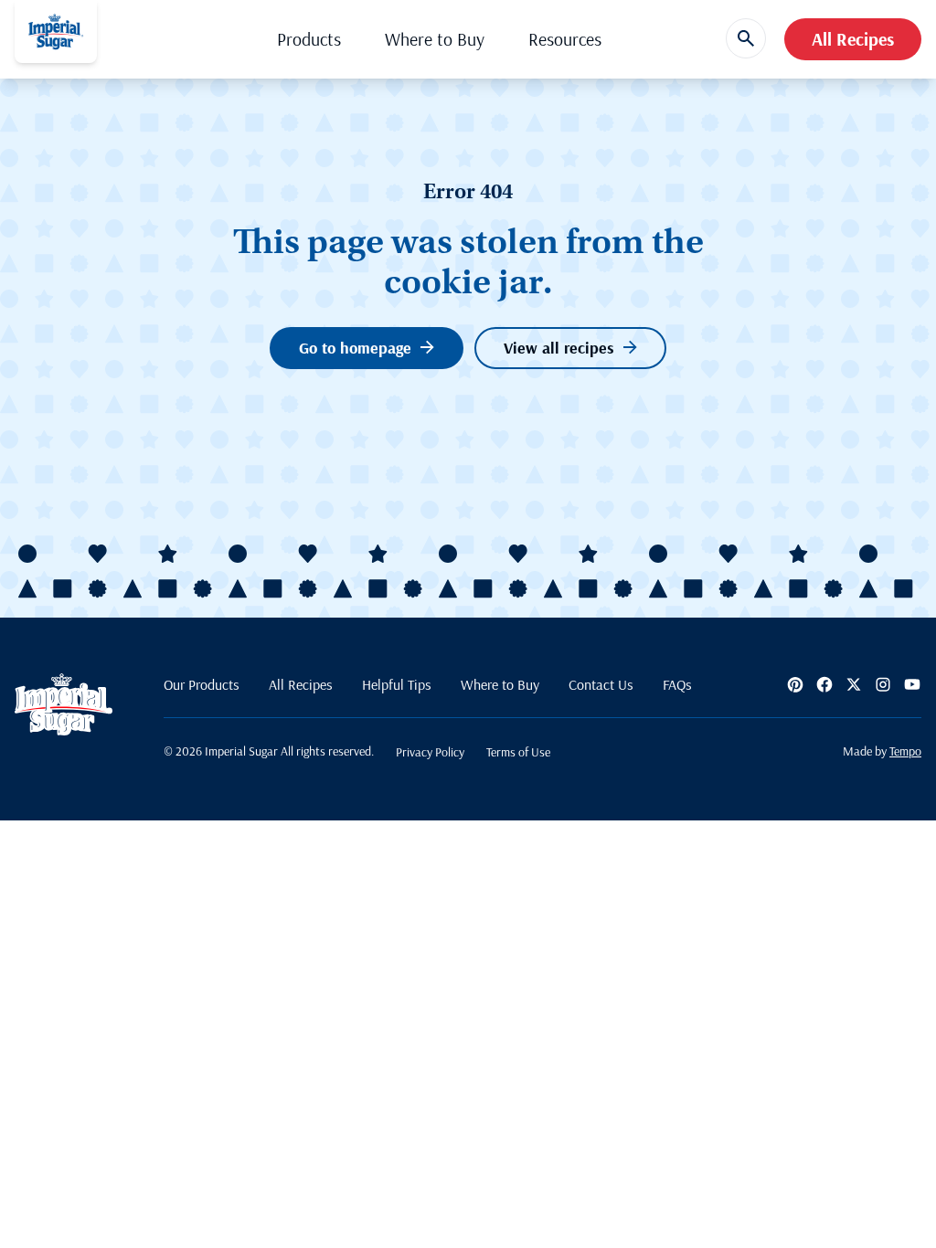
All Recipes (853, 38)
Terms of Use (518, 752)
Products (309, 38)
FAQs (677, 684)
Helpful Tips (396, 684)
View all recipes (559, 347)
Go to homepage (355, 347)
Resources (564, 38)
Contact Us (601, 684)
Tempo (905, 751)
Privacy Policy (430, 752)
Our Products (201, 684)
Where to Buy (434, 38)
